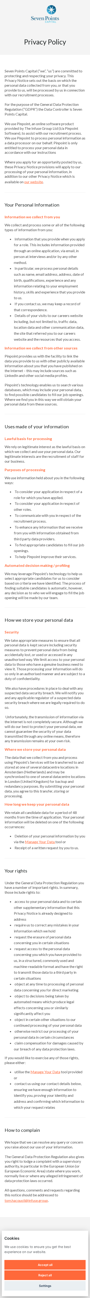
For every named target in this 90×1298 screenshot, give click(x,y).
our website (33, 182)
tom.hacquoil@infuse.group (26, 1200)
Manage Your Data (40, 842)
